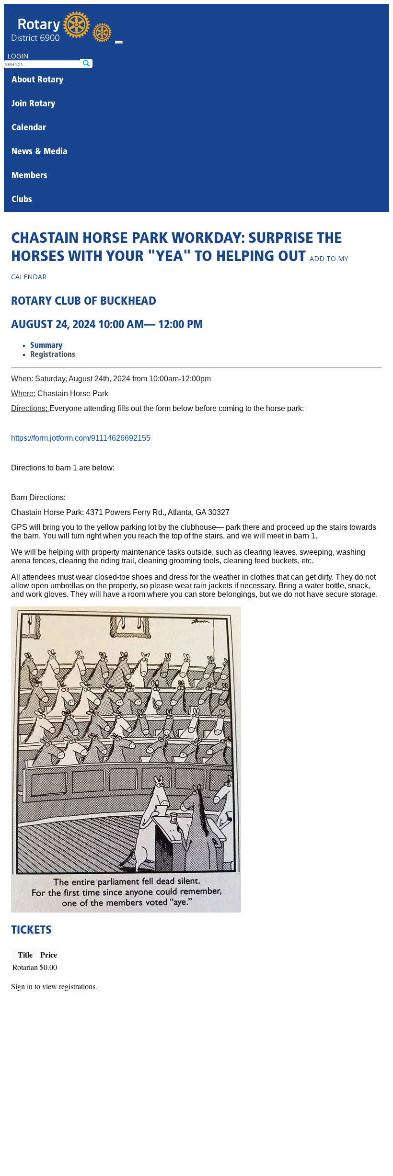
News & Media (40, 152)
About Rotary (37, 80)
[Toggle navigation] (119, 42)
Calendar (29, 128)
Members (29, 176)
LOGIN (17, 55)
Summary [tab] (46, 346)
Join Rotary (33, 104)
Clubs (22, 200)
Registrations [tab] (52, 355)
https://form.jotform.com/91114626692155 (80, 438)
